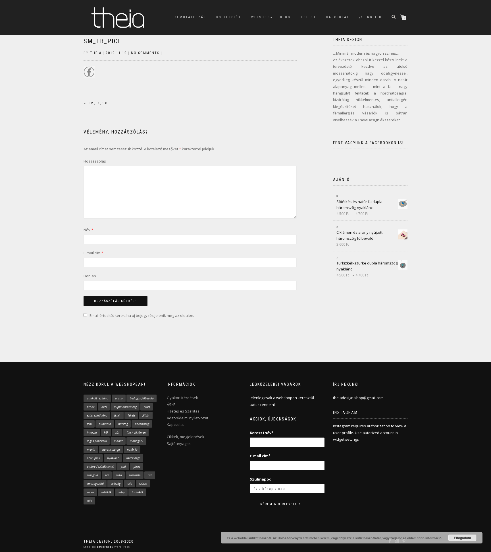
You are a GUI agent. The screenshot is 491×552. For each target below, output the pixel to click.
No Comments (145, 53)
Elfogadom (462, 537)
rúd (150, 475)
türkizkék (137, 492)
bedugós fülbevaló (142, 398)
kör (117, 432)
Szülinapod (261, 479)
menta (91, 450)
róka (119, 475)
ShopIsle (90, 547)
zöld (89, 501)
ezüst (147, 407)
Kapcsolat (175, 424)
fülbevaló (105, 424)
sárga (90, 492)
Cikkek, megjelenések (185, 436)
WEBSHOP (260, 17)
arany (119, 398)
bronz (90, 407)
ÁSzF (171, 404)
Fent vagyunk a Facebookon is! (368, 143)
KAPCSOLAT (337, 17)
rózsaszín (135, 475)
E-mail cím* (260, 455)
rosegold (92, 475)
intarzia (92, 432)
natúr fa (132, 450)
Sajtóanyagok (179, 443)
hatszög (123, 424)
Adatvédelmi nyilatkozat (187, 417)
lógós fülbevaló (97, 441)
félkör (146, 415)
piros (137, 467)
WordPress (121, 547)
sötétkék (106, 492)
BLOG (285, 17)
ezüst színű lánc (97, 415)
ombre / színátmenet (100, 467)
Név (88, 229)
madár (118, 441)
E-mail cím (93, 252)
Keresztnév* (261, 432)
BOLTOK (308, 17)
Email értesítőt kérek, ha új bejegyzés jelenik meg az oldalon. (142, 315)
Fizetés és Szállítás (183, 411)
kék (106, 432)
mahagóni (136, 441)
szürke (143, 484)
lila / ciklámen (136, 432)
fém (89, 424)
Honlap (90, 275)
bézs (104, 407)
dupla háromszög (125, 407)
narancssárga (111, 450)
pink (123, 467)
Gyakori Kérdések (182, 397)
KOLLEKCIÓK (228, 17)
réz (107, 475)
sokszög (115, 484)
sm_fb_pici (102, 41)
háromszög (142, 424)
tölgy (121, 492)
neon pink (93, 458)
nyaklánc (113, 458)
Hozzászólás (95, 161)
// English (370, 17)
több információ (429, 538)
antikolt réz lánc (97, 398)
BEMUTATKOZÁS (190, 17)
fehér (117, 415)
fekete (131, 415)
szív (130, 484)
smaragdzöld (95, 484)
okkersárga (133, 458)
